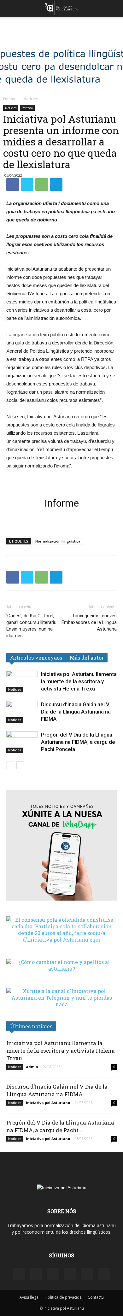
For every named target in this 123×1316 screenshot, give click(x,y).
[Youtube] (104, 1274)
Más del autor (87, 657)
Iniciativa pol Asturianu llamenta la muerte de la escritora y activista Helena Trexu (79, 681)
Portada (27, 108)
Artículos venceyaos (36, 657)
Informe (61, 503)
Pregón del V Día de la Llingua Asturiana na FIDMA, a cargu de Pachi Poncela (78, 741)
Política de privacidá (63, 1297)
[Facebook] (19, 1274)
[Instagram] (36, 1274)
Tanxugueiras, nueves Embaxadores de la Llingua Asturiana (89, 622)
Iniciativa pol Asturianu (48, 1102)
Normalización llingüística (57, 541)
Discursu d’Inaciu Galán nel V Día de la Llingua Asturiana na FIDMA (76, 711)
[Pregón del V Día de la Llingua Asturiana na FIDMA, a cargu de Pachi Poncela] (22, 742)
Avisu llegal (29, 1297)
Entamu (9, 99)
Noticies (30, 99)
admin (32, 1066)
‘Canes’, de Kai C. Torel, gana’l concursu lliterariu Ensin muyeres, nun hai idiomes (31, 625)
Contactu (96, 1297)
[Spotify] (53, 1274)
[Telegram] (70, 1274)
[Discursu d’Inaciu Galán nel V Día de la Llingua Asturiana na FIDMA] (22, 712)
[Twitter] (87, 1274)
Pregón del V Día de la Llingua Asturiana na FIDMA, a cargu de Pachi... (60, 1126)
